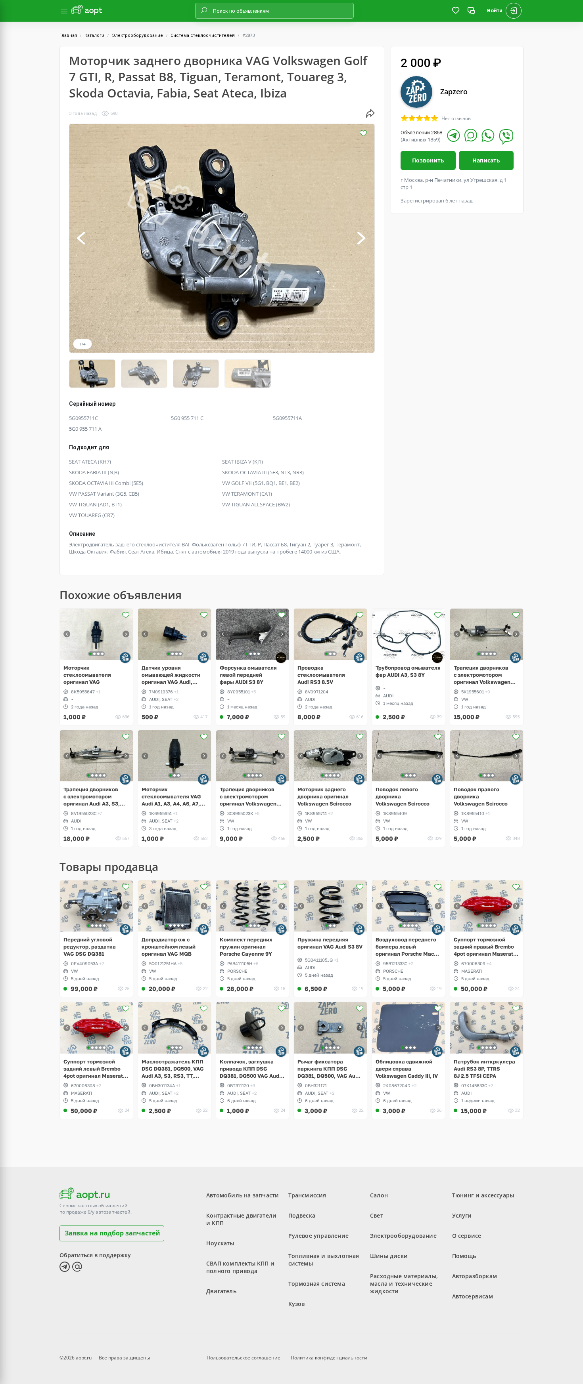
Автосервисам (472, 1296)
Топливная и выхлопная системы (323, 1259)
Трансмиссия (307, 1195)
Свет (376, 1215)
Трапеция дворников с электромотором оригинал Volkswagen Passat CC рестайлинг (248, 796)
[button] (81, 238)
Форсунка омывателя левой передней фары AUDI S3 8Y (248, 674)
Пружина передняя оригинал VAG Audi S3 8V (329, 943)
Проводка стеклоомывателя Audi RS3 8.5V (321, 674)
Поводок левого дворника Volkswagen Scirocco (403, 796)
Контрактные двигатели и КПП (241, 1219)
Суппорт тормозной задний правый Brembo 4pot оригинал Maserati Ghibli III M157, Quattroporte (484, 946)
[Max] (470, 135)
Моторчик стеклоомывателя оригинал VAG (87, 674)
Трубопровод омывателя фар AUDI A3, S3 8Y (408, 671)
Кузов (296, 1304)
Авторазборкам (474, 1276)
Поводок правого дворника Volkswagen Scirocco (481, 796)
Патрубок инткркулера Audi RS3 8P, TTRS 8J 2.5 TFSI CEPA (484, 1068)
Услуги (462, 1215)
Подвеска (302, 1215)
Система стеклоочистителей (203, 35)
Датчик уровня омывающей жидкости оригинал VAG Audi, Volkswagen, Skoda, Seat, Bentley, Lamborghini (171, 674)
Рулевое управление (318, 1235)
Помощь (464, 1256)
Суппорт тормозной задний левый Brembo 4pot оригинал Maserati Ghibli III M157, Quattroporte (94, 1068)
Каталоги (94, 35)
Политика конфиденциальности (329, 1357)
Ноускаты (220, 1243)
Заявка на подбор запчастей (112, 1233)
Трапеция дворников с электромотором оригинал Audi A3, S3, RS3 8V (91, 796)
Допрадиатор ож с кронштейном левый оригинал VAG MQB (169, 946)
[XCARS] (281, 657)
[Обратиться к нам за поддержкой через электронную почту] (77, 1267)
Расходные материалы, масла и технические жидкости (404, 1283)
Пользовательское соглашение (243, 1357)
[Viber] (506, 137)
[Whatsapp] (488, 135)
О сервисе (466, 1235)
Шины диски (389, 1256)
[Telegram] (453, 135)
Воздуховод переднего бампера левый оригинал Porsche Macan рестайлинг (408, 946)
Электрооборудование (137, 35)
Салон (379, 1195)
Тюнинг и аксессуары (483, 1195)
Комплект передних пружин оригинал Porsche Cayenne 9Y (246, 946)
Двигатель (221, 1291)
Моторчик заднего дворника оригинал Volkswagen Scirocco (324, 796)
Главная (68, 35)
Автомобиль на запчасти (242, 1195)
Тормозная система (316, 1283)
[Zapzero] (125, 657)
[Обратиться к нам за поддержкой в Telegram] (64, 1267)
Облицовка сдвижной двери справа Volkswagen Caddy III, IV (407, 1068)
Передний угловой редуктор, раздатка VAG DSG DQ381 (89, 946)
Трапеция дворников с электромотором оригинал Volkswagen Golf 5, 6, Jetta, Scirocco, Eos (485, 674)
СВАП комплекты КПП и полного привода (240, 1267)
